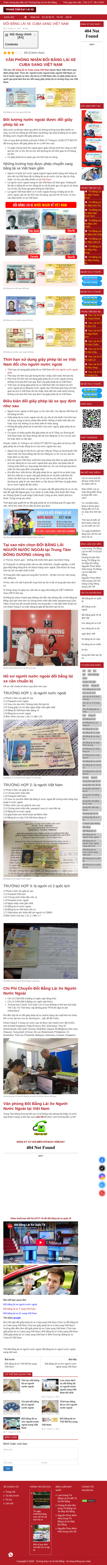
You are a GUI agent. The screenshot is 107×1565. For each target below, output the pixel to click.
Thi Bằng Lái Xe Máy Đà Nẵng (92, 572)
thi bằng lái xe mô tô (92, 761)
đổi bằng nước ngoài (89, 608)
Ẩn (21, 37)
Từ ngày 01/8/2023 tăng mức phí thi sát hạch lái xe (91, 534)
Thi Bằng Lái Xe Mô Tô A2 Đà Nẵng (92, 551)
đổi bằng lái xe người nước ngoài (24, 1349)
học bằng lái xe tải (91, 628)
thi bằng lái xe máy (91, 639)
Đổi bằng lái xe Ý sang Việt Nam (19, 1309)
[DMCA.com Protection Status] (89, 1501)
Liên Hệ (68, 17)
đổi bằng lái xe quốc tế (92, 600)
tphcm (94, 777)
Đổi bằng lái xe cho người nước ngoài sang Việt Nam (30, 1423)
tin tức (85, 649)
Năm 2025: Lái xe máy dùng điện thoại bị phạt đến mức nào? (92, 493)
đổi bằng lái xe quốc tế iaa (92, 865)
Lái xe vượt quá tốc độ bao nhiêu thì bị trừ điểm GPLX (91, 481)
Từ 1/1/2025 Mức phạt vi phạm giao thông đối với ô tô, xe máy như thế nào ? (91, 509)
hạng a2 (95, 685)
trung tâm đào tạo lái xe (92, 656)
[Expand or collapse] (35, 35)
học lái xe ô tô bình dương (91, 697)
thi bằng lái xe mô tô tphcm (92, 772)
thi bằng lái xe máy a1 (91, 737)
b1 (94, 671)
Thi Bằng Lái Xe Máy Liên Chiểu (92, 223)
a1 (84, 671)
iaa (84, 715)
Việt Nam (46, 179)
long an (92, 715)
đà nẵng (86, 827)
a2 (89, 671)
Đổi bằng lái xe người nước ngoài (20, 1304)
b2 (84, 674)
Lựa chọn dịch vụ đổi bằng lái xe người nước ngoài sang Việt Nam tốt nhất (68, 1386)
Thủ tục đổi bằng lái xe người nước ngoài (30, 1383)
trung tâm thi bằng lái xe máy (91, 802)
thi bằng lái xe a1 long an (90, 723)
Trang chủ (34, 17)
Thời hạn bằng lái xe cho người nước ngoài (68, 1404)
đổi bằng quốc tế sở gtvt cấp (91, 616)
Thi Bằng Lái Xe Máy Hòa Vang (92, 249)
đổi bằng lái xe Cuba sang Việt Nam (30, 70)
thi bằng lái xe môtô (91, 644)
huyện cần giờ (89, 682)
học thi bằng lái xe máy (91, 710)
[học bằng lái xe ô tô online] (92, 395)
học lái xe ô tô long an (91, 704)
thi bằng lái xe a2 (90, 729)
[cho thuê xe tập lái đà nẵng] (92, 174)
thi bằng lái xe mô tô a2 (92, 766)
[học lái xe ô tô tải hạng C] (92, 159)
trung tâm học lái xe (91, 785)
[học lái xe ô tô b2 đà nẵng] (92, 145)
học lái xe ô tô (89, 693)
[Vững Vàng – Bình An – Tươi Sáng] (19, 9)
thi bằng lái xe (89, 719)
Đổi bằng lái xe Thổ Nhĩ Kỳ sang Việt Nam (60, 1421)
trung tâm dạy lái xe (91, 781)
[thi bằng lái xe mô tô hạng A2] (92, 130)
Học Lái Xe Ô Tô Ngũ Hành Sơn (93, 333)
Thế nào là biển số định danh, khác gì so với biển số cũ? (91, 523)
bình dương (93, 674)
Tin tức (59, 17)
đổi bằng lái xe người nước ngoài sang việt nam (91, 843)
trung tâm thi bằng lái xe (91, 796)
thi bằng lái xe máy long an (91, 750)
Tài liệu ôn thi (48, 17)
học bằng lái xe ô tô (91, 623)
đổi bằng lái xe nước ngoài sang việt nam (90, 852)
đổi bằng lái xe (89, 831)
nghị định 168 (88, 634)
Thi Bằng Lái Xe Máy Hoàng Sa (92, 260)
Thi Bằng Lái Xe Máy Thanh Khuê (92, 194)
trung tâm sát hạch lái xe (91, 789)
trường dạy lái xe (90, 813)
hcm (85, 678)
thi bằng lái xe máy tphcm (91, 756)
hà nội (85, 685)
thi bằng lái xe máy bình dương (91, 743)
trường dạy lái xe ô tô (91, 818)
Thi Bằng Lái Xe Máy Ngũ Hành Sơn (92, 213)
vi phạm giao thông (91, 823)
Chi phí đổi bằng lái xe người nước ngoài (30, 1404)
